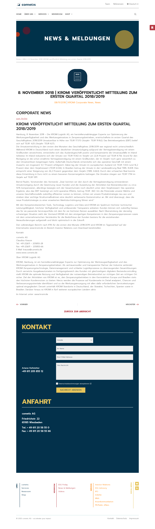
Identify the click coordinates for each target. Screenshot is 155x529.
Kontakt (110, 518)
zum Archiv (21, 118)
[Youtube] (137, 483)
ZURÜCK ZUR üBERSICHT (77, 311)
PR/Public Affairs (102, 505)
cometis (25, 484)
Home (18, 14)
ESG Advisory (101, 488)
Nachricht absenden (70, 390)
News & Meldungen (66, 488)
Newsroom (57, 14)
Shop (67, 14)
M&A (25, 59)
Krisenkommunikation (104, 501)
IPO (96, 491)
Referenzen (118, 3)
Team (107, 3)
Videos (61, 491)
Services (42, 14)
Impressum (134, 518)
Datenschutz (121, 518)
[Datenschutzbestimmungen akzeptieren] (91, 384)
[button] (135, 14)
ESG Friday (63, 484)
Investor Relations (102, 484)
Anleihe (98, 495)
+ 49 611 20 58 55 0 (38, 427)
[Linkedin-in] (137, 488)
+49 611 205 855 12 (32, 371)
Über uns (28, 14)
